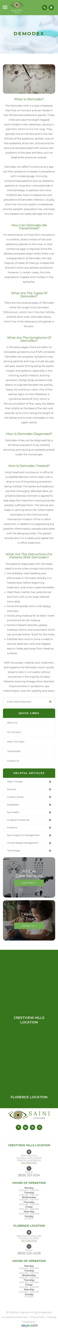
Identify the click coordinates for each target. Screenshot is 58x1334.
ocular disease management (22, 843)
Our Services (14, 732)
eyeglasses (13, 804)
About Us (12, 722)
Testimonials (13, 751)
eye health (13, 812)
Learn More (28, 882)
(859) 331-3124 (29, 1175)
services (11, 789)
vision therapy (15, 781)
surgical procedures (18, 820)
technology (13, 850)
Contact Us (13, 761)
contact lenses (15, 797)
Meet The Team (15, 741)
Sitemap (52, 1317)
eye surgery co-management (23, 835)
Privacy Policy (37, 1317)
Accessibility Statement (15, 1317)
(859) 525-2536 (29, 1253)
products (12, 827)
